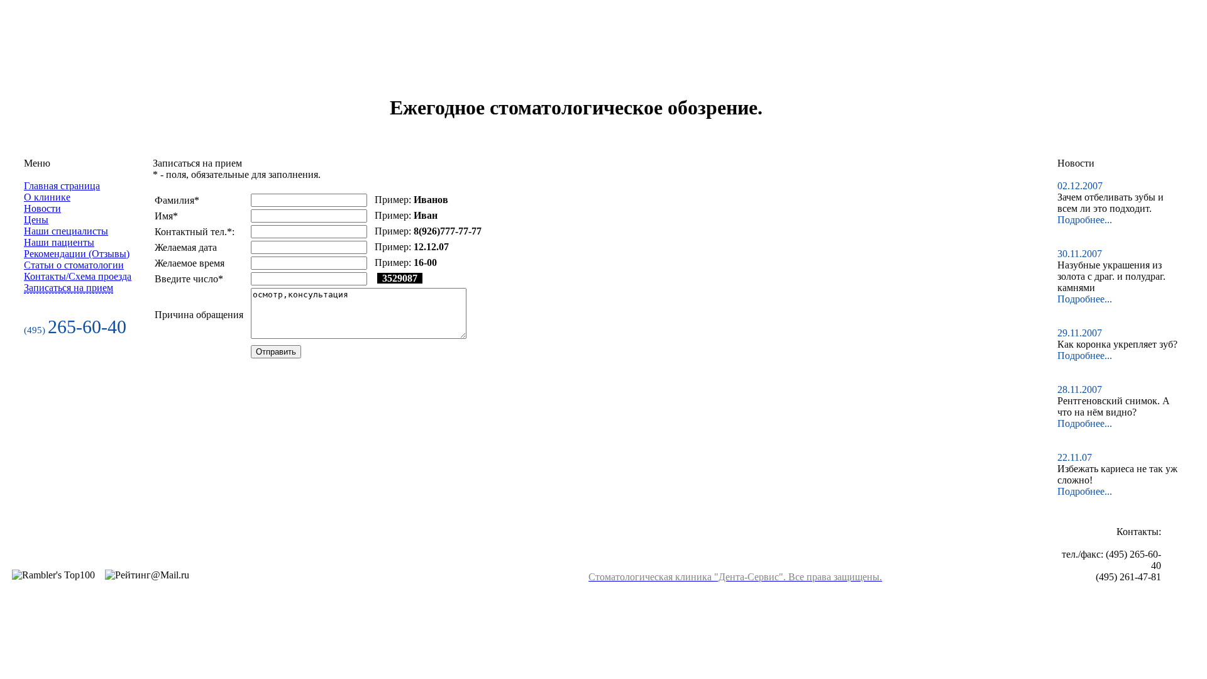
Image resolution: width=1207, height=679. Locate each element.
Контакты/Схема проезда (77, 276)
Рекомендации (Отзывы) (77, 253)
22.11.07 (1077, 457)
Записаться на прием (68, 287)
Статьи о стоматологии (74, 265)
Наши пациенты (59, 242)
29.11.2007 (1082, 333)
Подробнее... (1084, 219)
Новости (42, 208)
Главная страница (62, 185)
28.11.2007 (1082, 389)
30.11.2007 (1082, 253)
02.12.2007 (1082, 185)
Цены (36, 219)
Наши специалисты (66, 231)
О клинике (47, 197)
